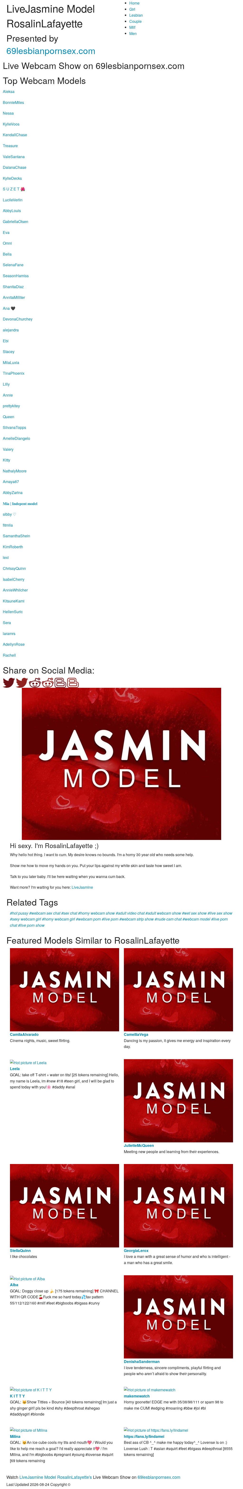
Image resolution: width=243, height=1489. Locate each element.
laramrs (9, 633)
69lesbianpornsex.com (50, 50)
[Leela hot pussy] (28, 1062)
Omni (7, 243)
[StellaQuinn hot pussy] (64, 1205)
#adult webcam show (163, 913)
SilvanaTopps (14, 427)
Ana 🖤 (9, 308)
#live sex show (220, 913)
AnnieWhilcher (15, 590)
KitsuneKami (13, 601)
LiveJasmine (82, 887)
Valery (8, 449)
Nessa (8, 113)
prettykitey (11, 405)
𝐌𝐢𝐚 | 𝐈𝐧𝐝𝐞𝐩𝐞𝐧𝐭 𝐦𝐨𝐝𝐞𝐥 (20, 503)
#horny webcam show (96, 913)
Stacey (8, 351)
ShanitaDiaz (13, 286)
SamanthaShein (16, 535)
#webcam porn (88, 919)
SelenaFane (13, 264)
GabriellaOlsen (15, 221)
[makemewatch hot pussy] (149, 1389)
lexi (6, 557)
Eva (6, 232)
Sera (7, 622)
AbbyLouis (12, 210)
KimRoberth (13, 546)
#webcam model (196, 919)
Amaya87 (11, 481)
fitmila (8, 525)
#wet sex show (194, 913)
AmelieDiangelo (16, 438)
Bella (7, 254)
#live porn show (31, 925)
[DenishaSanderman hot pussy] (178, 1316)
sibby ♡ (9, 514)
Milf (132, 27)
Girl (132, 9)
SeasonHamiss (16, 275)
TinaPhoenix (13, 373)
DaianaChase (14, 167)
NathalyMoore (15, 471)
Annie (8, 395)
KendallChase (15, 134)
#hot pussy (19, 913)
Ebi (6, 341)
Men (133, 33)
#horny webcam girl (58, 919)
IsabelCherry (13, 579)
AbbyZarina (13, 492)
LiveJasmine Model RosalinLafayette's (55, 1477)
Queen (8, 416)
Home (134, 3)
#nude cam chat (168, 919)
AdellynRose (14, 644)
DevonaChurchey (18, 319)
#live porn (110, 919)
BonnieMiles (13, 102)
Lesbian (136, 15)
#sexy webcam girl (25, 919)
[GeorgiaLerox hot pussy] (178, 1205)
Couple (135, 21)
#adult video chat (130, 913)
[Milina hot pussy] (28, 1429)
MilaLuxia (11, 362)
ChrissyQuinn (14, 568)
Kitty (6, 460)
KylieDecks (12, 178)
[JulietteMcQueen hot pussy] (178, 1100)
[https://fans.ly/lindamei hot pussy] (156, 1429)
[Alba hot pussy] (27, 1278)
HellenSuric (13, 611)
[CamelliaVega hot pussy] (178, 989)
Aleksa (8, 91)
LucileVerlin (13, 200)
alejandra (11, 330)
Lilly (6, 384)
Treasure (10, 145)
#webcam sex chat (44, 913)
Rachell (9, 655)
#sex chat (69, 913)
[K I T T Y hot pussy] (31, 1389)
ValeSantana (14, 156)
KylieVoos (11, 124)
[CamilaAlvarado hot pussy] (64, 989)
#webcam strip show (136, 919)
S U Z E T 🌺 (14, 189)
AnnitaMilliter (14, 297)
